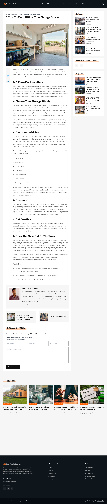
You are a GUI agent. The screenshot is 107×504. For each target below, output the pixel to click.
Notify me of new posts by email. (16, 339)
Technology (89, 467)
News (38, 4)
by (88, 24)
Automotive (89, 473)
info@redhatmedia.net (9, 481)
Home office (19, 166)
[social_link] (76, 65)
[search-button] (103, 4)
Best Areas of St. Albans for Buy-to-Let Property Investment (36, 276)
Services (97, 4)
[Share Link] (8, 76)
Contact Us (52, 470)
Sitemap (51, 482)
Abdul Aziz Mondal (12, 21)
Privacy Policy (52, 479)
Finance (87, 470)
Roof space (17, 110)
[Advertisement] (50, 442)
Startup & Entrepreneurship (83, 4)
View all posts (27, 305)
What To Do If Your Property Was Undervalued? (32, 280)
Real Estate (14, 14)
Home (7, 14)
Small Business (90, 476)
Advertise (51, 476)
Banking (71, 4)
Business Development (92, 479)
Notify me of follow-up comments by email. (20, 338)
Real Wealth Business (12, 500)
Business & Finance (47, 4)
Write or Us (52, 473)
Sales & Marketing (61, 4)
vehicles (45, 139)
